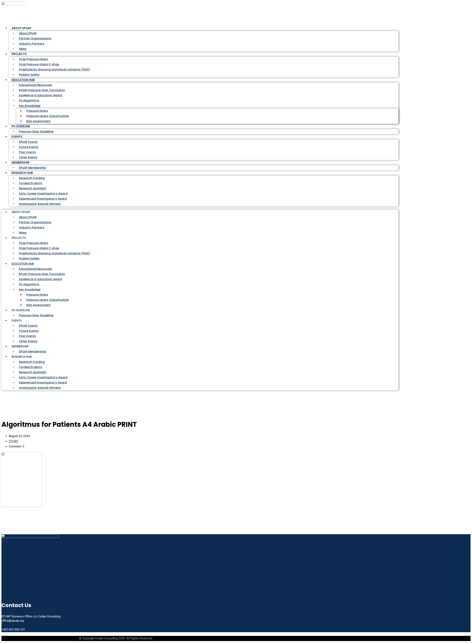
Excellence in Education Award (40, 95)
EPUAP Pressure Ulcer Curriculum (42, 90)
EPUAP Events (28, 142)
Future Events (29, 147)
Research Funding (32, 178)
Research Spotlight (32, 188)
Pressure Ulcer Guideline (36, 131)
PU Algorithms (29, 100)
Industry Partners (31, 44)
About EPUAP (28, 33)
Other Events (28, 341)
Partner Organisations (35, 38)
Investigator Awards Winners (40, 204)
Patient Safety (29, 258)
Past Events (27, 152)
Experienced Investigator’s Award (43, 199)
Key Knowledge (29, 106)
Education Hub (23, 80)
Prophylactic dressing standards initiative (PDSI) (54, 69)
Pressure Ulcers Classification (47, 116)
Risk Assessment (38, 121)
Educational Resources (35, 85)
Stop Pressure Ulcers (33, 59)
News (23, 233)
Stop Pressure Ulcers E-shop (39, 64)
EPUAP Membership (32, 351)
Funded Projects (30, 183)
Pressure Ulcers (37, 111)
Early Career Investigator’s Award (43, 193)
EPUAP (13, 441)
